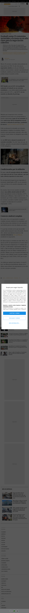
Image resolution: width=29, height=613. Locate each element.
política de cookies (14, 302)
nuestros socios (20, 290)
